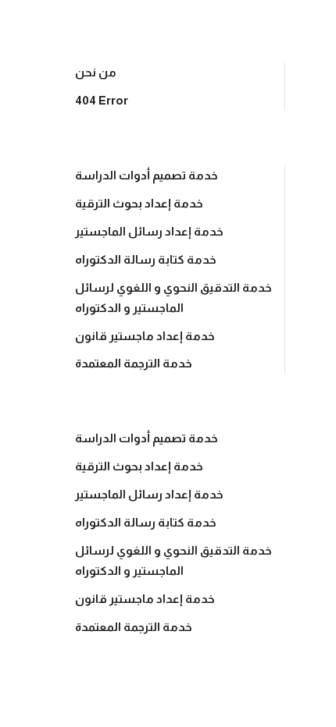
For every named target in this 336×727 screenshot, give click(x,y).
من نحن (95, 72)
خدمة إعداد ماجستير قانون (145, 335)
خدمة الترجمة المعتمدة (133, 363)
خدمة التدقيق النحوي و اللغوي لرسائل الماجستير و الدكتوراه (173, 297)
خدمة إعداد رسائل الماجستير (149, 231)
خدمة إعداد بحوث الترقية (139, 203)
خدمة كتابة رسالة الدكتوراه (145, 259)
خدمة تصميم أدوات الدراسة (146, 175)
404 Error (101, 100)
